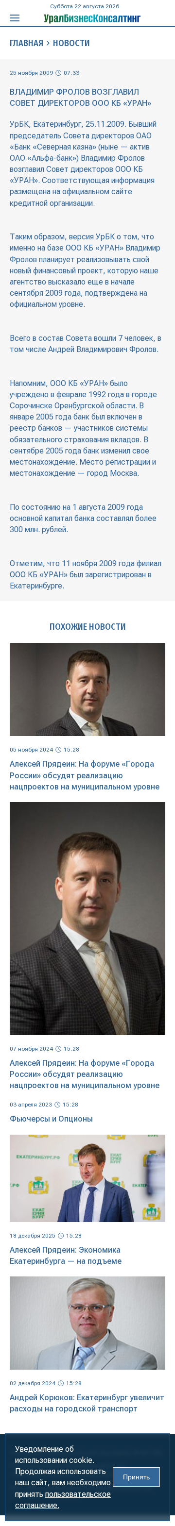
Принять (136, 1477)
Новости (71, 43)
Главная (26, 43)
